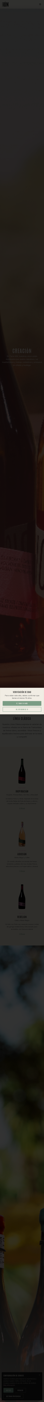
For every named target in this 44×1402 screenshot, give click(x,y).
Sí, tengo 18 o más (22, 703)
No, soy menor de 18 (22, 709)
